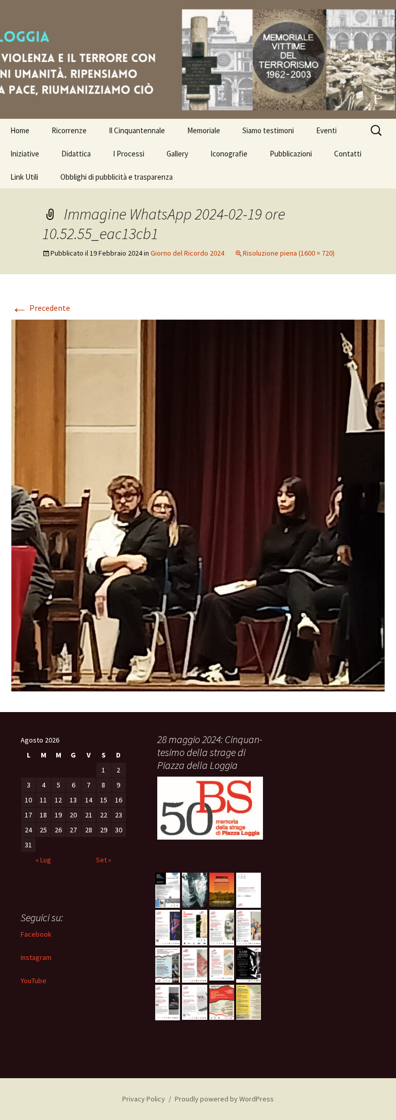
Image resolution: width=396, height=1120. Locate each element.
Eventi (326, 130)
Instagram (36, 957)
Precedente (40, 308)
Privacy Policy (143, 1098)
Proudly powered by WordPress (224, 1098)
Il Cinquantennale (137, 130)
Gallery (177, 154)
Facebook (36, 934)
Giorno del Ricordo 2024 (187, 253)
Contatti (347, 154)
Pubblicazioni (291, 154)
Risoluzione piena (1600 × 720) (289, 253)
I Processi (128, 154)
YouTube (33, 980)
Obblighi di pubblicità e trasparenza (116, 177)
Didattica (76, 154)
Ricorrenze (69, 130)
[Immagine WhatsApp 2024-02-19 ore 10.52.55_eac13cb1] (198, 504)
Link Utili (24, 177)
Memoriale (203, 130)
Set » (103, 859)
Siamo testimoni (268, 130)
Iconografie (229, 154)
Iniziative (24, 154)
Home (19, 130)
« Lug (43, 859)
